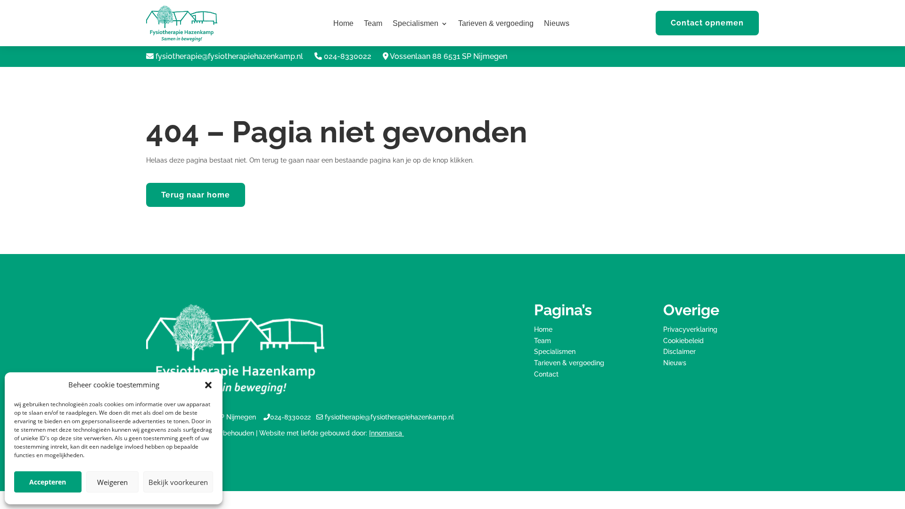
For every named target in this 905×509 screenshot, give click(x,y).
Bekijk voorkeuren (178, 482)
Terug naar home (195, 194)
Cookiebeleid (683, 341)
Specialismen (415, 23)
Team (373, 23)
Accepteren (47, 481)
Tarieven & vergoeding (496, 23)
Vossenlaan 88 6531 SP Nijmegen (448, 56)
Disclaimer (679, 351)
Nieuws (556, 23)
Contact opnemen (707, 22)
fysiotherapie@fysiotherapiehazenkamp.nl (229, 56)
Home (343, 23)
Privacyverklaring (690, 329)
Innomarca (386, 433)
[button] (208, 385)
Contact (546, 374)
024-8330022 (347, 56)
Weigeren (112, 482)
